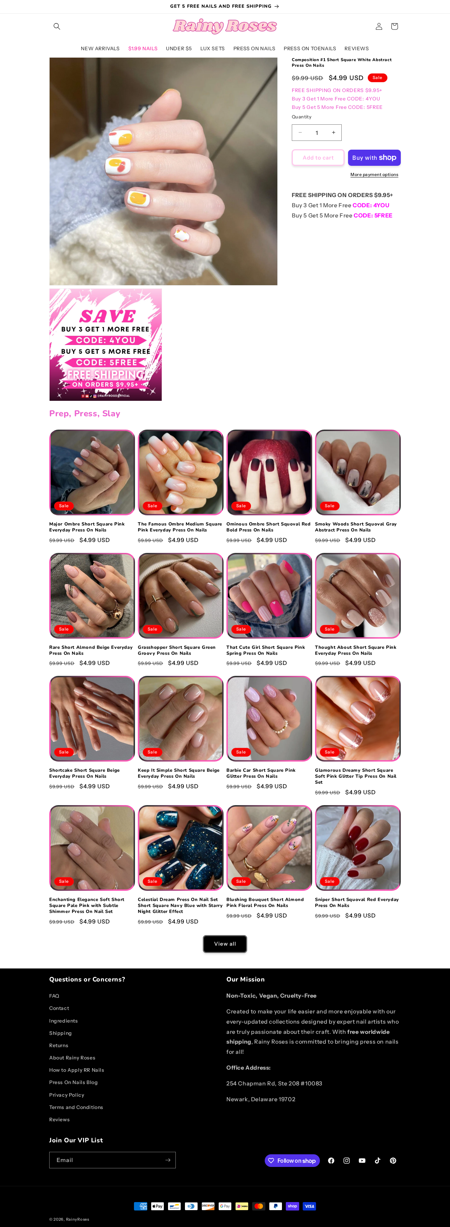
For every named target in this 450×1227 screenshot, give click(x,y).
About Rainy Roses (72, 1058)
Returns (58, 1045)
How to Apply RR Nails (76, 1070)
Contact (59, 1008)
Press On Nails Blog (73, 1082)
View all (225, 943)
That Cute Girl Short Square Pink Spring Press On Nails (265, 651)
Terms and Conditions (76, 1107)
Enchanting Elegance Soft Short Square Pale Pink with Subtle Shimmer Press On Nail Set (86, 906)
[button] (57, 26)
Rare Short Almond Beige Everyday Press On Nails (91, 651)
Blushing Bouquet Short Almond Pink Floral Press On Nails (265, 903)
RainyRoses (77, 1219)
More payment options (374, 174)
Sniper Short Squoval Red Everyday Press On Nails (357, 903)
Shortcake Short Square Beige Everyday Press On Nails (84, 773)
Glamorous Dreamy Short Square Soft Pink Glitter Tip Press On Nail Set (356, 776)
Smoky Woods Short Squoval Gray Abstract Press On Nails (356, 527)
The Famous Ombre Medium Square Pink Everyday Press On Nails (180, 527)
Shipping (60, 1033)
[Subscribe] (167, 1160)
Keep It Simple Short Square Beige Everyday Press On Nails (179, 773)
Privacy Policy (66, 1095)
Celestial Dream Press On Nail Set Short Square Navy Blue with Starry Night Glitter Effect (180, 906)
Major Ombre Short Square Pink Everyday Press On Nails (86, 527)
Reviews (59, 1119)
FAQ (54, 996)
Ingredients (63, 1021)
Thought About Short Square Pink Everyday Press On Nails (356, 651)
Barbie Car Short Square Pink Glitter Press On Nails (261, 773)
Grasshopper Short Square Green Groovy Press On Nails (177, 651)
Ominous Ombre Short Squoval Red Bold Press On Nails (268, 527)
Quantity (301, 116)
